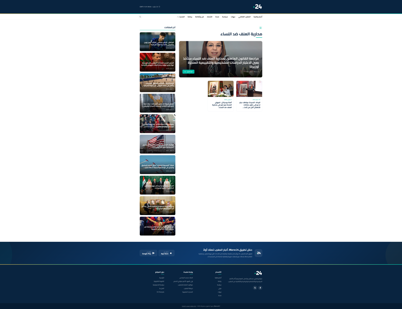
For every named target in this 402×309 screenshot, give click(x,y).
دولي (219, 288)
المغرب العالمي (244, 16)
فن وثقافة (199, 16)
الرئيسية (161, 277)
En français (160, 292)
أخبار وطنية (258, 16)
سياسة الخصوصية (158, 285)
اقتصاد (209, 16)
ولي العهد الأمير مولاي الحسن (183, 281)
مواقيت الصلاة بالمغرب (185, 285)
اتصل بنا (161, 288)
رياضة (190, 16)
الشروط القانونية (159, 281)
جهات (233, 16)
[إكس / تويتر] (255, 288)
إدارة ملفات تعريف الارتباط (189, 306)
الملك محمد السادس (186, 277)
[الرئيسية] (260, 27)
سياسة (225, 16)
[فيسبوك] (260, 288)
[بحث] (140, 17)
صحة (217, 16)
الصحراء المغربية (178, 16)
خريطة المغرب (188, 288)
